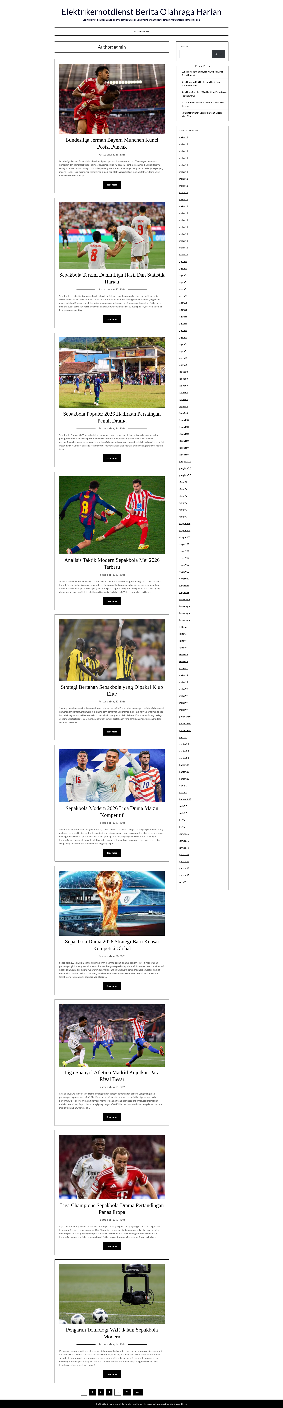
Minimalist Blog (162, 1404)
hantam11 (184, 765)
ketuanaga (184, 599)
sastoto (183, 792)
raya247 (183, 668)
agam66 (183, 261)
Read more (111, 184)
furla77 (183, 806)
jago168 (183, 371)
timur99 (183, 482)
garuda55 (184, 834)
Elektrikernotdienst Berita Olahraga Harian (141, 11)
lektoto (183, 627)
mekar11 (183, 137)
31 (127, 1392)
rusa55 (182, 882)
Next (137, 1392)
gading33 (184, 744)
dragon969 (184, 523)
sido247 (183, 785)
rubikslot (183, 654)
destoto (183, 737)
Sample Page (141, 31)
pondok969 (185, 716)
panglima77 (185, 461)
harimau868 (185, 799)
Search (183, 46)
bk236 (182, 820)
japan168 (184, 420)
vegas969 (184, 544)
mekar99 (183, 675)
